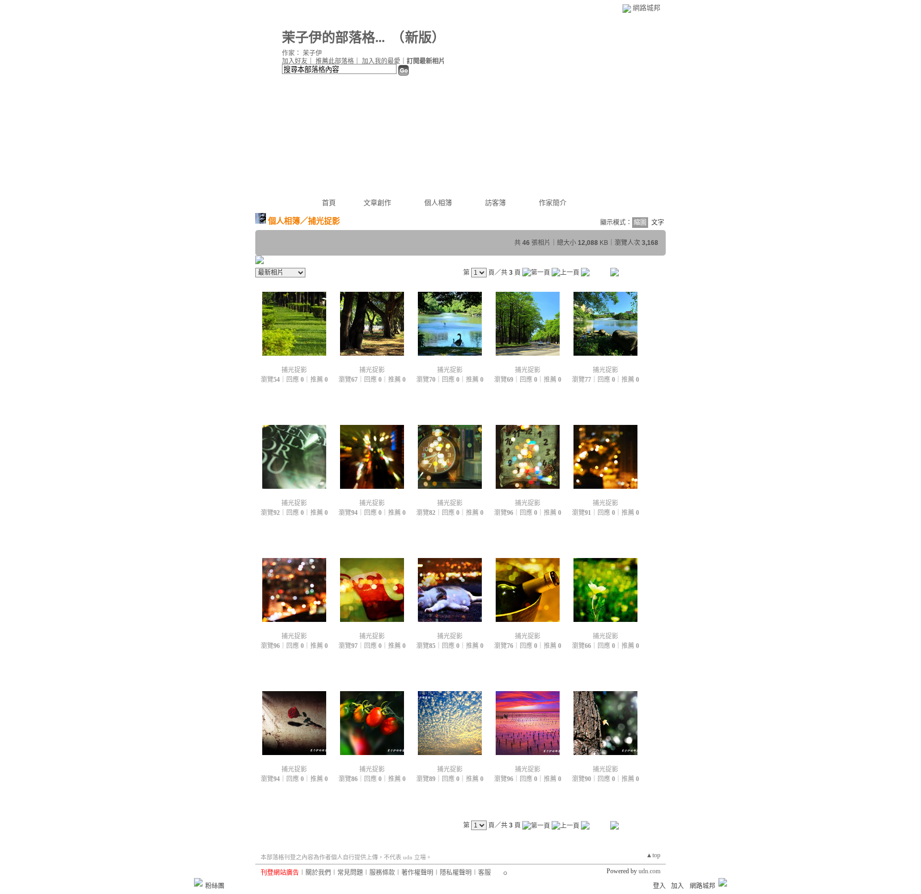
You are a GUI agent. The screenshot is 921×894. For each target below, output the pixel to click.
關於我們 (318, 872)
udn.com (649, 871)
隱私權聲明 (456, 872)
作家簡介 (553, 203)
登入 (659, 886)
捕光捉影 (294, 370)
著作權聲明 (417, 872)
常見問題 (350, 872)
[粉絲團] (198, 882)
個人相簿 (438, 203)
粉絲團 (214, 886)
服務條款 (382, 872)
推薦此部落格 (335, 61)
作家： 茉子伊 (302, 53)
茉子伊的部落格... (333, 37)
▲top (653, 855)
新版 (418, 37)
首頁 (329, 203)
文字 (657, 222)
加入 (677, 886)
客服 (484, 872)
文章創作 (377, 203)
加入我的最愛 (381, 61)
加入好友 (295, 61)
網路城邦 (646, 8)
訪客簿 (495, 203)
